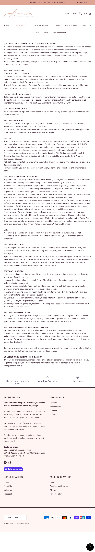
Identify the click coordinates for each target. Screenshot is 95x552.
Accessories (55, 406)
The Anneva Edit (59, 33)
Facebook (8, 494)
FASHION (56, 25)
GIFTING (7, 25)
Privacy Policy (56, 494)
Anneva (12, 524)
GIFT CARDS (34, 33)
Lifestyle (53, 410)
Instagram (8, 490)
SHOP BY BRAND (41, 25)
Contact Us (8, 482)
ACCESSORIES (71, 25)
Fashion (53, 402)
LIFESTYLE (86, 25)
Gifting (53, 414)
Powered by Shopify (22, 524)
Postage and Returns (59, 486)
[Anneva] (19, 13)
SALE (46, 33)
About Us (8, 486)
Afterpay (53, 490)
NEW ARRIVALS (22, 25)
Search (53, 482)
